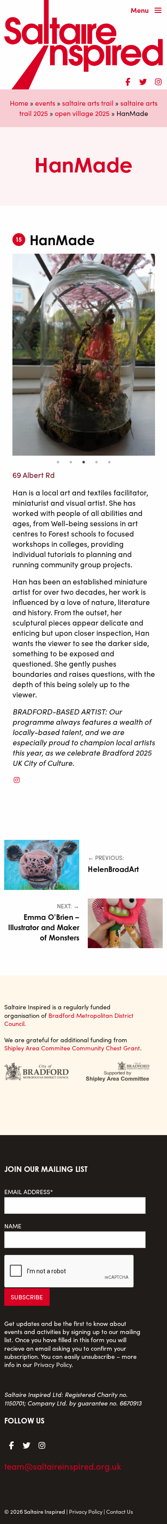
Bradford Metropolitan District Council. (69, 1019)
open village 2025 (82, 113)
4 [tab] (96, 462)
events (45, 102)
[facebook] (128, 80)
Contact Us (119, 1511)
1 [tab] (58, 462)
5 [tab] (109, 462)
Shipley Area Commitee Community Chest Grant (72, 1048)
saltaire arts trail (87, 102)
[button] (148, 11)
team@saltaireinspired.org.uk (62, 1466)
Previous (6, 354)
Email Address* (28, 1192)
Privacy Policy (53, 1364)
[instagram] (158, 80)
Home (19, 102)
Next (161, 354)
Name (12, 1226)
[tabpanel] (83, 355)
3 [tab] (83, 462)
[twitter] (143, 80)
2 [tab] (70, 462)
